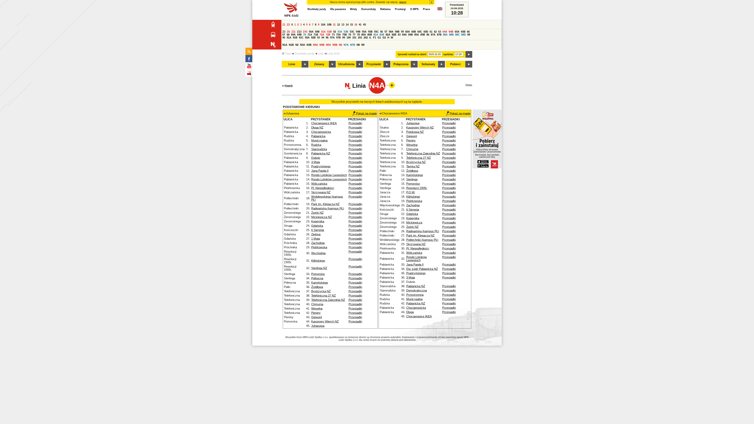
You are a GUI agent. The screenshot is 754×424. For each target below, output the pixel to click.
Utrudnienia (346, 64)
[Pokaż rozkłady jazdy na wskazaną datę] (469, 54)
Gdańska (317, 225)
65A (457, 31)
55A (364, 31)
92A (307, 37)
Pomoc (469, 85)
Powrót (289, 85)
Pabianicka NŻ (320, 153)
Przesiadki (355, 123)
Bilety (353, 9)
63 (439, 31)
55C (376, 31)
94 (322, 37)
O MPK (414, 9)
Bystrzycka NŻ (321, 291)
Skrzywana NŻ (320, 192)
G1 (379, 37)
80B (369, 34)
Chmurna (317, 304)
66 (468, 31)
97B (338, 37)
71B (316, 34)
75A (338, 34)
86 (427, 34)
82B (394, 34)
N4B (321, 44)
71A (309, 34)
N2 (296, 44)
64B (451, 31)
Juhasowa (317, 325)
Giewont (316, 317)
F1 (374, 37)
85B (422, 34)
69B (299, 34)
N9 (362, 44)
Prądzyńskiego (320, 166)
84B (410, 34)
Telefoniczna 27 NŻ (323, 295)
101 (354, 37)
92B (313, 37)
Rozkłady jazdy (304, 53)
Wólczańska (319, 183)
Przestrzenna (415, 294)
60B (413, 31)
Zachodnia (318, 243)
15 (351, 24)
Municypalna (319, 140)
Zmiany (319, 64)
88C (457, 34)
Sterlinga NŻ (319, 268)
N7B (352, 44)
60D (426, 31)
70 (304, 34)
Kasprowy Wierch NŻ (325, 321)
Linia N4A (333, 53)
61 (431, 31)
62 (435, 31)
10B (329, 24)
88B (451, 34)
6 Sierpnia (317, 230)
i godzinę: (448, 54)
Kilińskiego (318, 260)
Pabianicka (318, 136)
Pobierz (455, 64)
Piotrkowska (319, 247)
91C (301, 37)
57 (385, 31)
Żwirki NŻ (317, 212)
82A (388, 34)
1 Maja (315, 238)
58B (397, 31)
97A (332, 37)
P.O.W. (410, 192)
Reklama (385, 9)
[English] (439, 10)
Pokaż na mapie (366, 113)
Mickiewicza (414, 222)
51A (323, 31)
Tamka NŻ (413, 166)
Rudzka (316, 144)
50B (317, 31)
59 (402, 31)
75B (344, 34)
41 (360, 24)
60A (407, 31)
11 (334, 24)
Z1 (283, 24)
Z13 (299, 31)
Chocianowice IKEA (324, 123)
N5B (334, 44)
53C (352, 31)
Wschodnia (318, 253)
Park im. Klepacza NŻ (325, 204)
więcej (402, 2)
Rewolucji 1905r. (416, 188)
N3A (302, 44)
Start (288, 53)
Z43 (305, 31)
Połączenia (400, 64)
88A (445, 34)
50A (311, 31)
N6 (340, 44)
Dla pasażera (338, 9)
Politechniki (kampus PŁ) (422, 239)
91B (295, 37)
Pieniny (316, 312)
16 (355, 24)
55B (370, 31)
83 (399, 34)
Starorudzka (319, 149)
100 (349, 37)
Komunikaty (368, 9)
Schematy (428, 64)
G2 (384, 37)
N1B (291, 44)
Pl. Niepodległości (322, 188)
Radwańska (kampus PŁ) (327, 208)
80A (363, 34)
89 (468, 34)
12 (338, 24)
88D (463, 34)
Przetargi (400, 9)
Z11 (293, 31)
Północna (317, 278)
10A (323, 24)
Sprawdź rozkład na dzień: (412, 54)
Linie (321, 53)
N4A (315, 44)
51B (329, 31)
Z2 (288, 24)
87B (439, 34)
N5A (328, 44)
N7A (346, 44)
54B (358, 31)
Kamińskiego (319, 282)
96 (327, 37)
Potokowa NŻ (415, 131)
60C (419, 31)
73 (333, 34)
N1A (284, 44)
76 (349, 34)
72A (322, 34)
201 (360, 37)
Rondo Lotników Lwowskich (329, 175)
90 (283, 37)
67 (283, 34)
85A (416, 34)
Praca (426, 9)
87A (433, 34)
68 (288, 34)
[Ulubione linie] (390, 85)
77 (354, 34)
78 (358, 34)
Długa (410, 312)
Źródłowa (317, 287)
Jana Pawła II (320, 170)
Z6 (288, 31)
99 (343, 37)
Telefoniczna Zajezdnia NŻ (328, 300)
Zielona (315, 234)
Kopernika (317, 221)
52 (334, 31)
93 (318, 37)
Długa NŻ (317, 127)
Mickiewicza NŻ (321, 217)
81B (382, 34)
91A (289, 37)
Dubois (315, 157)
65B (463, 31)
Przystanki (373, 64)
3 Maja (315, 162)
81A (375, 34)
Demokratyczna (416, 290)
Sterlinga (411, 179)
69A (293, 34)
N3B (309, 44)
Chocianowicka (321, 131)
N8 (358, 44)
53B (346, 31)
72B (328, 34)
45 (364, 24)
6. (370, 37)
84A (404, 34)
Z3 (283, 31)
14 (347, 24)
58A (391, 31)
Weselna (316, 308)
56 (381, 31)
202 (366, 37)
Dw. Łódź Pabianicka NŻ (422, 268)
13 (342, 24)
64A (445, 31)
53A (340, 31)
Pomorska (318, 274)
